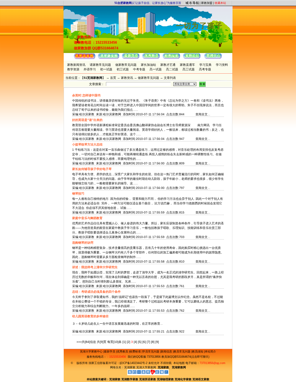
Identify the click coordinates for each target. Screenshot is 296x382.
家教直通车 (187, 64)
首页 (113, 77)
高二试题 (172, 69)
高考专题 (205, 69)
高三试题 (188, 69)
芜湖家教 (129, 367)
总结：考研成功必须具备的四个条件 (96, 291)
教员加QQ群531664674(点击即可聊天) (185, 356)
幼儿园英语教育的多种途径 (90, 316)
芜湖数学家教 (129, 379)
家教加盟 (206, 3)
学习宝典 (205, 64)
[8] (153, 342)
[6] (144, 342)
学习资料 (222, 64)
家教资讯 (127, 77)
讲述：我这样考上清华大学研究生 (95, 267)
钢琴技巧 (78, 193)
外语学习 (90, 69)
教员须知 (198, 351)
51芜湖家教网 (93, 77)
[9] (157, 342)
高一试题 (156, 69)
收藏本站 (220, 3)
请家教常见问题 (100, 64)
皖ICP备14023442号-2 (134, 363)
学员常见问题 (151, 351)
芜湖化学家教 (183, 379)
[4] (135, 342)
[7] (148, 342)
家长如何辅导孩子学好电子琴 (92, 169)
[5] (139, 342)
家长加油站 (148, 64)
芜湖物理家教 (165, 379)
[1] (124, 342)
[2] (128, 342)
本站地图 (179, 363)
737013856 (154, 356)
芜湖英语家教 (148, 379)
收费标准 (136, 351)
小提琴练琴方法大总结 (87, 144)
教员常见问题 (182, 351)
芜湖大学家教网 (146, 367)
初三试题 (123, 69)
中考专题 (139, 69)
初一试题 (106, 69)
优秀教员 (123, 351)
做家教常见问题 (126, 64)
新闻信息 (167, 351)
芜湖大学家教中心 (91, 351)
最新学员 (110, 351)
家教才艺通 (168, 64)
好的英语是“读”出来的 (87, 120)
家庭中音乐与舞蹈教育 (87, 218)
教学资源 (73, 69)
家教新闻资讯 (76, 64)
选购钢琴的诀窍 (82, 242)
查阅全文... (202, 114)
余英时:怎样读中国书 (86, 95)
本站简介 (210, 351)
